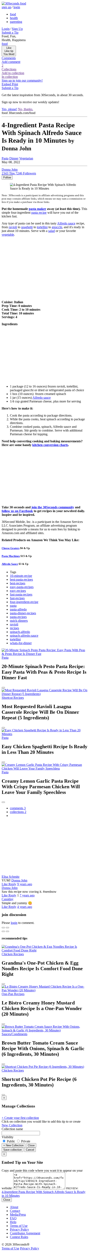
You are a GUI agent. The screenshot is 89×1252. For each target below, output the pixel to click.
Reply (12, 884)
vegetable (8, 234)
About (14, 1207)
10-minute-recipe (21, 576)
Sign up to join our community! (22, 80)
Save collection (12, 1149)
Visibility (7, 1137)
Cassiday (7, 899)
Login (6, 29)
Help (13, 1222)
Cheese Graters (10, 548)
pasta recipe (39, 212)
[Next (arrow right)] (7, 931)
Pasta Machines (11, 556)
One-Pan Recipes (13, 994)
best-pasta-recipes (21, 579)
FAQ (13, 1218)
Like (5, 884)
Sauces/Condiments (14, 1034)
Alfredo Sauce (10, 563)
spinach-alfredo (20, 632)
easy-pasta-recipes (22, 587)
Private (25, 1141)
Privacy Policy (19, 1229)
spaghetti (27, 227)
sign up (6, 7)
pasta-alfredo (18, 609)
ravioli (13, 227)
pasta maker (37, 209)
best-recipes (17, 583)
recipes (14, 628)
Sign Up (17, 29)
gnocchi (57, 227)
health (14, 18)
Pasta (5, 158)
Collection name (12, 1129)
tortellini (42, 227)
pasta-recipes (18, 617)
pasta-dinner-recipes (23, 613)
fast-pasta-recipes (21, 594)
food (13, 14)
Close (31, 1145)
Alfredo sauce (66, 223)
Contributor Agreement (25, 1233)
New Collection (12, 1125)
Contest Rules (19, 1237)
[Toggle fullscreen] (7, 927)
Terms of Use (19, 1225)
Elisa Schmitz (10, 876)
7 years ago (27, 895)
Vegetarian (26, 158)
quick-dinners (19, 620)
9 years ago (24, 884)
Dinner (13, 158)
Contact (15, 1211)
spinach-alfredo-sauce (24, 635)
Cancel (30, 1149)
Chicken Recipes (13, 954)
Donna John (19, 880)
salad (51, 231)
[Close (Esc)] (3, 927)
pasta (13, 605)
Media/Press (18, 1214)
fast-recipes (17, 598)
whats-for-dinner (21, 643)
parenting (16, 21)
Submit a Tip (10, 32)
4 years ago (24, 907)
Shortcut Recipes (13, 697)
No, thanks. (25, 109)
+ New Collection (13, 1145)
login (16, 7)
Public (11, 1141)
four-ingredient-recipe (24, 602)
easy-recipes (18, 590)
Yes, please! (9, 109)
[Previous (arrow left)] (3, 931)
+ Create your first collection (20, 1118)
